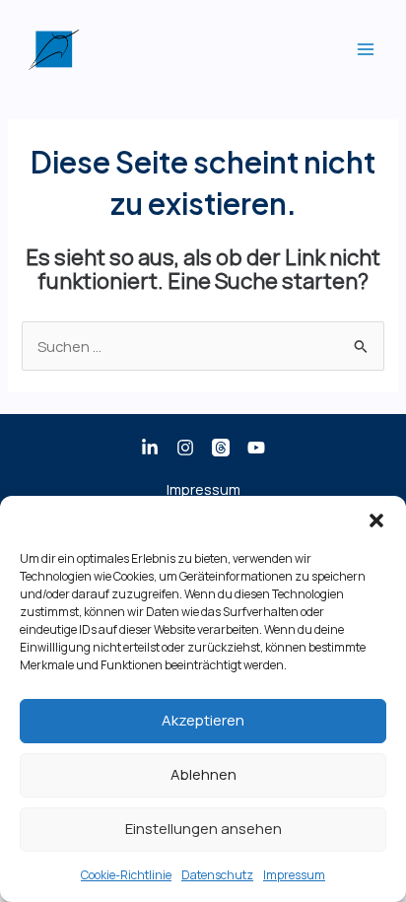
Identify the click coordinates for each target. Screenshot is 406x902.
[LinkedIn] (150, 447)
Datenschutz (217, 875)
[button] (376, 520)
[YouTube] (256, 447)
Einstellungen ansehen (203, 828)
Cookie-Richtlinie (126, 875)
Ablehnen (203, 774)
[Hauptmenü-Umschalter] (365, 49)
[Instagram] (185, 447)
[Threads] (221, 447)
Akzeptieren (203, 720)
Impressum (294, 875)
